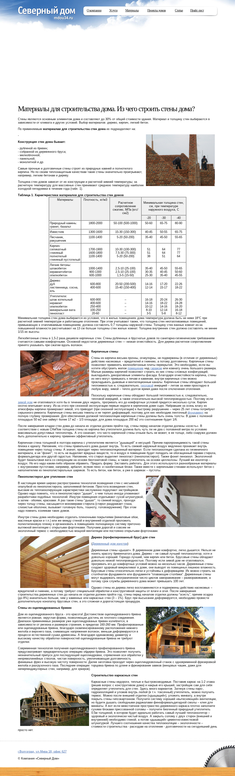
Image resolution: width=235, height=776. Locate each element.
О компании (94, 10)
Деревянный (100, 543)
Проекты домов (156, 10)
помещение (135, 368)
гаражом (156, 368)
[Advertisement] (117, 69)
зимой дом (25, 402)
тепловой (146, 385)
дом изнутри (118, 543)
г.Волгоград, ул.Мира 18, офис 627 (42, 751)
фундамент (196, 412)
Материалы (132, 10)
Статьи (179, 10)
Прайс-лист (197, 10)
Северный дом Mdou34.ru (47, 13)
